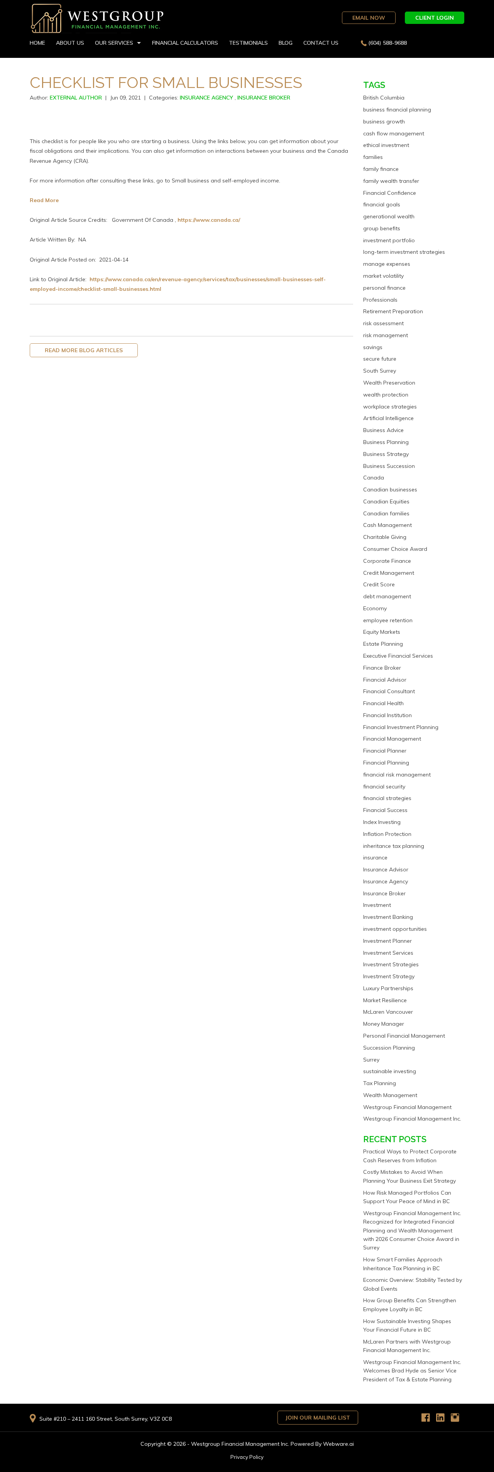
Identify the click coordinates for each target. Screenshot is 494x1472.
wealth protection (385, 394)
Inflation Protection (387, 834)
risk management (385, 335)
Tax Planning (379, 1083)
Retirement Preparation (393, 311)
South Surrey (379, 370)
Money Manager (383, 1023)
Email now (368, 17)
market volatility (383, 275)
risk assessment (383, 323)
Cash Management (387, 525)
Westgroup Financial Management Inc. (412, 1118)
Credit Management (388, 572)
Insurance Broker (263, 97)
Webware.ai (338, 1443)
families (373, 157)
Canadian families (386, 513)
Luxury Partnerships (388, 988)
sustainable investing (389, 1071)
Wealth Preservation (389, 382)
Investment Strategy (388, 976)
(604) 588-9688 (387, 42)
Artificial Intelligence (388, 418)
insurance (375, 857)
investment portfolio (389, 240)
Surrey (371, 1059)
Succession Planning (389, 1047)
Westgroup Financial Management (407, 1107)
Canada (373, 477)
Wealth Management (390, 1095)
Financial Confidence (389, 192)
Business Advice (383, 430)
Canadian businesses (390, 489)
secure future (379, 358)
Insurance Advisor (385, 869)
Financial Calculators (185, 42)
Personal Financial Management (404, 1035)
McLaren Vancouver (388, 1011)
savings (372, 347)
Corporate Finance (387, 560)
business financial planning (397, 109)
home (37, 42)
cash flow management (393, 133)
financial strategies (387, 798)
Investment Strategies (391, 964)
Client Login (434, 17)
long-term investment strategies (404, 251)
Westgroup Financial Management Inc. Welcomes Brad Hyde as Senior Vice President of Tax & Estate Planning (412, 1371)
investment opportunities (395, 928)
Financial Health (383, 703)
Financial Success (385, 810)
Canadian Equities (386, 501)
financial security (384, 786)
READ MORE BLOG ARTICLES (84, 350)
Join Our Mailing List (318, 1417)
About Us (70, 42)
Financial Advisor (384, 679)
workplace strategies (390, 406)
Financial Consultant (389, 691)
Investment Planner (387, 940)
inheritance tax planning (393, 845)
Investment (377, 904)
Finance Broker (382, 667)
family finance (381, 168)
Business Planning (386, 442)
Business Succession (389, 466)
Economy (375, 608)
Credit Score (379, 584)
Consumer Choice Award (395, 548)
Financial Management (392, 738)
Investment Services (388, 952)
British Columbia (383, 97)
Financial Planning (386, 762)
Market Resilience (385, 1000)
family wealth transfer (391, 180)
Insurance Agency (206, 97)
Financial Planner (384, 750)
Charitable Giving (384, 536)
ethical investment (386, 145)
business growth (384, 121)
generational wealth (388, 216)
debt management (387, 596)
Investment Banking (388, 916)
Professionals (380, 299)
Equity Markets (381, 631)
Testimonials (248, 42)
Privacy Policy (247, 1457)
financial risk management (397, 774)
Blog (286, 42)
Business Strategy (386, 454)
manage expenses (386, 263)
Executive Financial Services (398, 655)
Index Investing (382, 822)
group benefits (381, 228)
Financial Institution (387, 715)
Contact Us (320, 42)
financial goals (381, 204)
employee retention (388, 620)
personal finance (384, 287)
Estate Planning (383, 643)
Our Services (114, 42)
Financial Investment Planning (400, 727)
